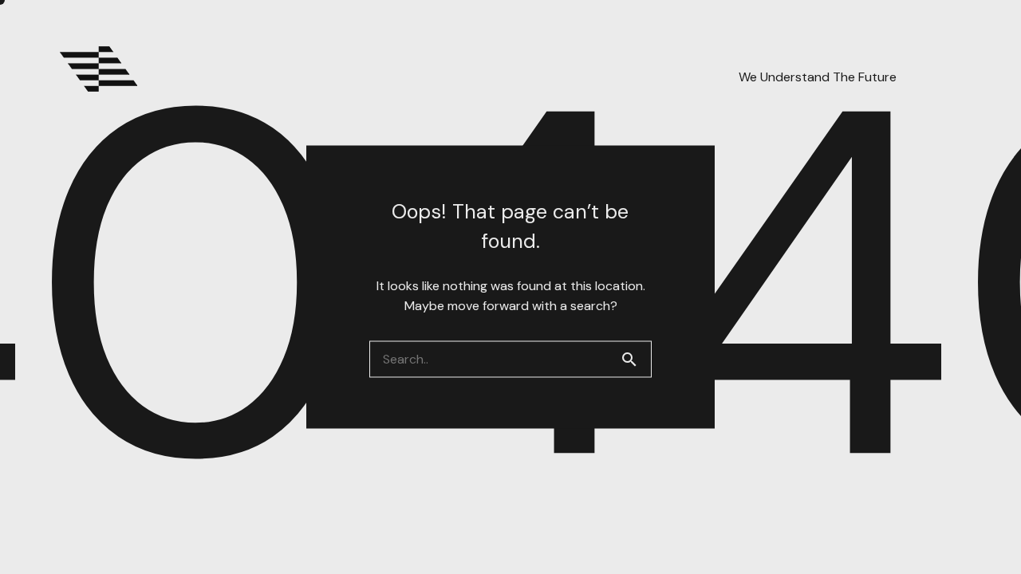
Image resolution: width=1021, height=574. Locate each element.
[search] (636, 359)
